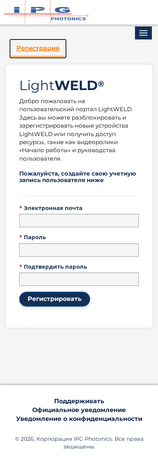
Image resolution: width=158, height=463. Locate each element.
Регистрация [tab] (37, 48)
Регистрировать (55, 298)
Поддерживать (79, 401)
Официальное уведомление (79, 410)
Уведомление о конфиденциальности (79, 418)
